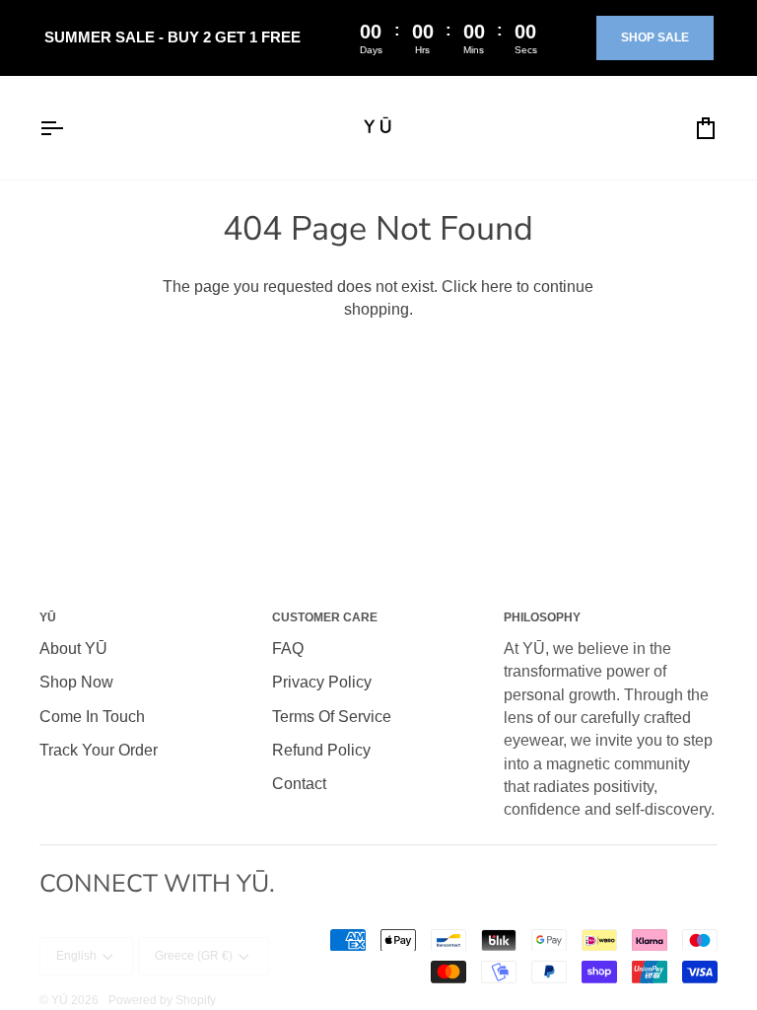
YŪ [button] (47, 617)
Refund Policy (321, 750)
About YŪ (73, 648)
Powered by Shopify (162, 1000)
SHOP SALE (655, 37)
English (76, 956)
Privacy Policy (322, 682)
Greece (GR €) (194, 956)
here (497, 286)
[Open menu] (69, 128)
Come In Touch (92, 716)
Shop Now (76, 682)
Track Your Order (98, 750)
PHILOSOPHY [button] (542, 617)
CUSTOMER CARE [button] (325, 617)
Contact (299, 783)
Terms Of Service (331, 716)
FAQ (288, 648)
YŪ (59, 1000)
